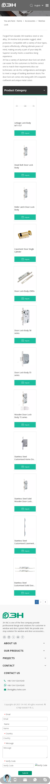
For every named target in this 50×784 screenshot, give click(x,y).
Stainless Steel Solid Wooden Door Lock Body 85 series (22, 500)
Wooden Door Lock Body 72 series (22, 416)
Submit (25, 773)
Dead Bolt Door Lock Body (23, 166)
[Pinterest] (22, 637)
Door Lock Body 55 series (22, 373)
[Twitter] (13, 637)
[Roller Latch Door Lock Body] (25, 193)
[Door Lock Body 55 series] (25, 359)
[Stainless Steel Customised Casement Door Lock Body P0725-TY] (25, 527)
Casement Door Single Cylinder (24, 250)
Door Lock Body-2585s (24, 291)
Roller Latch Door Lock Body (24, 208)
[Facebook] (4, 637)
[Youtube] (18, 637)
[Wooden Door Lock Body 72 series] (25, 401)
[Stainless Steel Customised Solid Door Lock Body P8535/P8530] (24, 569)
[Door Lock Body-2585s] (25, 277)
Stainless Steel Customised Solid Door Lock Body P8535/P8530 (24, 584)
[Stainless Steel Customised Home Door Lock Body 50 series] (25, 443)
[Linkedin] (9, 637)
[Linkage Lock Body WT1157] (25, 106)
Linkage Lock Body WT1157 (22, 124)
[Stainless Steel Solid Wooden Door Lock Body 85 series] (25, 485)
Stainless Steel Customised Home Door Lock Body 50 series (25, 458)
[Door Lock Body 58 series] (25, 316)
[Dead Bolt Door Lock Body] (25, 151)
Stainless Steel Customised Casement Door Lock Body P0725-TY (24, 542)
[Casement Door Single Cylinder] (25, 235)
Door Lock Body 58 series (22, 331)
